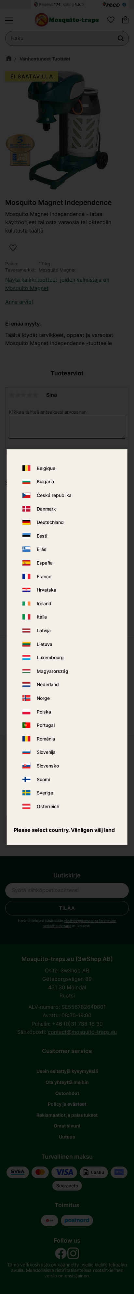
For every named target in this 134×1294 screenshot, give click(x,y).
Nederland (48, 684)
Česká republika (54, 495)
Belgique (46, 468)
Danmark (46, 509)
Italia (42, 617)
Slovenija (46, 752)
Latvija (44, 630)
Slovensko (48, 765)
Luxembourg (50, 657)
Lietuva (44, 644)
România (46, 738)
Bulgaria (45, 482)
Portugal (46, 725)
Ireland (44, 603)
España (45, 563)
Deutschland (50, 522)
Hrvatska (46, 590)
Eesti (42, 536)
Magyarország (52, 671)
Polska (44, 711)
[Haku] (121, 38)
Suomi (43, 779)
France (44, 576)
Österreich (48, 806)
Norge (43, 698)
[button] (9, 20)
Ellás (42, 549)
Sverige (45, 792)
